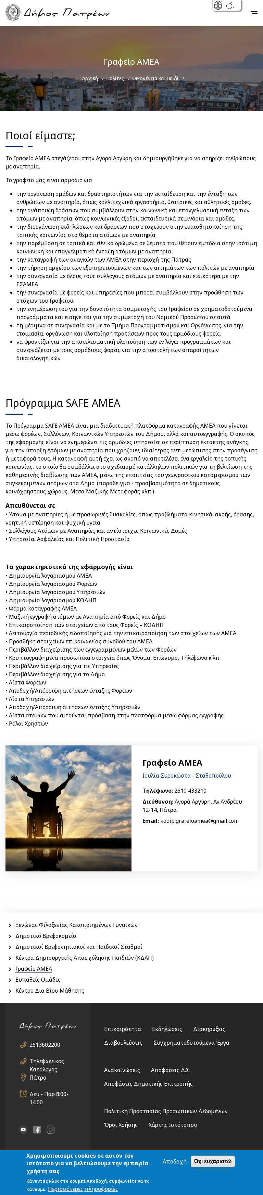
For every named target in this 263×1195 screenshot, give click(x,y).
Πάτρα (38, 1077)
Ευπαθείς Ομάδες (38, 979)
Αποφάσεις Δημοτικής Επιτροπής (148, 1083)
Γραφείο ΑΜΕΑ (33, 968)
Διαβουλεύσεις (123, 1042)
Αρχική (90, 78)
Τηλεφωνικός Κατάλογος (46, 1061)
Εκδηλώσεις (167, 1029)
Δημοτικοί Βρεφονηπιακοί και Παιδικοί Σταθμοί (78, 947)
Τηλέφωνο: (157, 790)
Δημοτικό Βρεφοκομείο (45, 936)
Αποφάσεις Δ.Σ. (170, 1070)
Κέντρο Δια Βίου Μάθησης (49, 990)
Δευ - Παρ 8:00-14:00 (48, 1094)
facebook (37, 1129)
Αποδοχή (175, 1161)
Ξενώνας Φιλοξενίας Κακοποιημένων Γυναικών (76, 925)
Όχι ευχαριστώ (213, 1161)
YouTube (23, 1129)
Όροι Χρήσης (121, 1125)
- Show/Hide (219, 6)
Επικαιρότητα (122, 1029)
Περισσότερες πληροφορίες (83, 1189)
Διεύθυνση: (157, 801)
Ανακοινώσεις (122, 1070)
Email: (150, 821)
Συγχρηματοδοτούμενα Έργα (191, 1042)
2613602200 (44, 1044)
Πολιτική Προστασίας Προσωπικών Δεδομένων (166, 1111)
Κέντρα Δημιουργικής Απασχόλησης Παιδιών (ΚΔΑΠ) (84, 957)
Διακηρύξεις (209, 1029)
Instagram (51, 1129)
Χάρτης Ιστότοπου (173, 1125)
